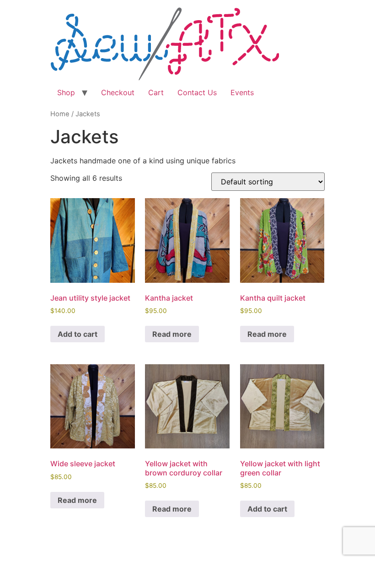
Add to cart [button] (77, 334)
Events (242, 92)
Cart (156, 92)
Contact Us (197, 92)
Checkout (117, 92)
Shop (66, 92)
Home (60, 114)
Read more (172, 334)
